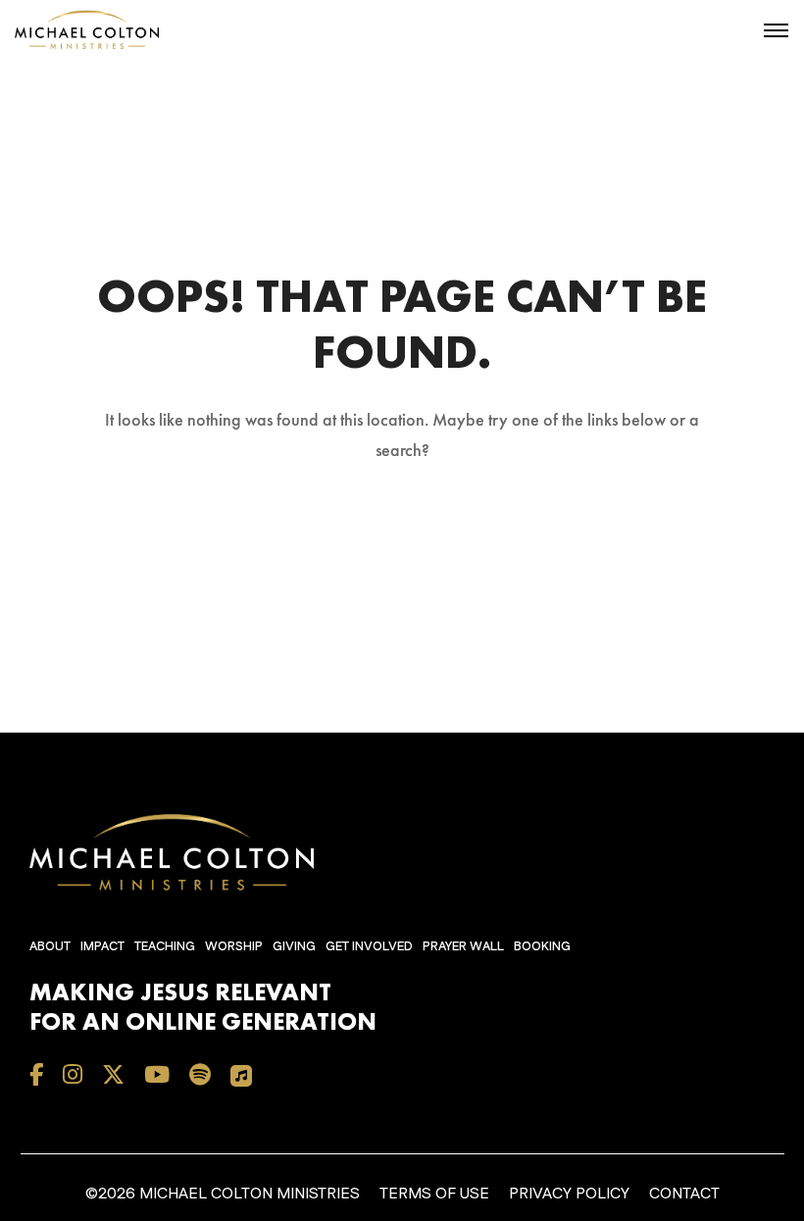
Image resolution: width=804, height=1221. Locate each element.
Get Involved (369, 946)
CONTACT (684, 1194)
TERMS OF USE (434, 1194)
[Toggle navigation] (776, 30)
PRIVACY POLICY (569, 1194)
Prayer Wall (463, 946)
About (50, 946)
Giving (294, 946)
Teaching (164, 946)
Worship (234, 946)
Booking (542, 946)
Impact (102, 946)
